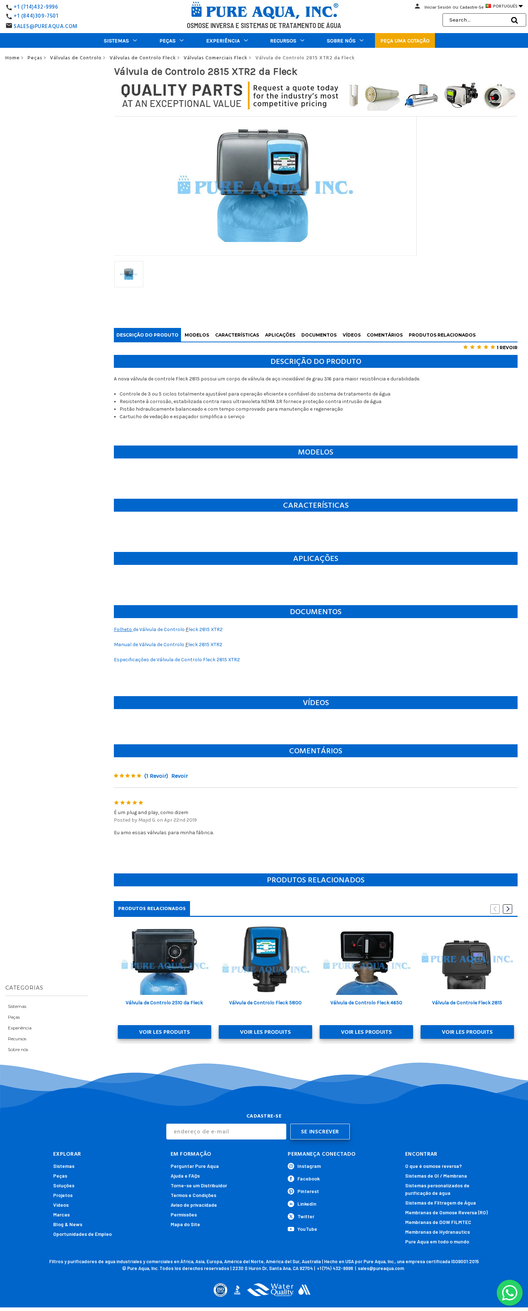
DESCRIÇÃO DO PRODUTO (147, 335)
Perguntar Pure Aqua (195, 1166)
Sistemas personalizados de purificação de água (437, 1189)
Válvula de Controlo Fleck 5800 (265, 1003)
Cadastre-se (472, 7)
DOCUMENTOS (319, 335)
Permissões (184, 1214)
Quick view (164, 959)
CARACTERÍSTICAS (237, 335)
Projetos (63, 1195)
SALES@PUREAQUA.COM (46, 26)
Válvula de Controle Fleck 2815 (467, 1003)
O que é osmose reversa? (433, 1166)
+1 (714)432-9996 (36, 7)
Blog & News (67, 1224)
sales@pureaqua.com (381, 1268)
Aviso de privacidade (194, 1205)
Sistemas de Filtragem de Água (440, 1203)
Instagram (309, 1166)
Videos (61, 1205)
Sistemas (116, 40)
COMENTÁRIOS (385, 335)
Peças (167, 40)
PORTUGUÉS (507, 6)
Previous (495, 909)
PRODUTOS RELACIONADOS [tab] (152, 908)
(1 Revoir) (156, 775)
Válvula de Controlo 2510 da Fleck (164, 1003)
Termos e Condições (193, 1195)
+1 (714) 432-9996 (335, 1268)
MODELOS (197, 335)
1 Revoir (507, 347)
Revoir (179, 775)
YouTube (307, 1229)
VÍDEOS (352, 335)
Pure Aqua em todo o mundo (437, 1241)
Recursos (283, 40)
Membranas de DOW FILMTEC (438, 1222)
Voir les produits (164, 1032)
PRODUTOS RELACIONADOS (442, 335)
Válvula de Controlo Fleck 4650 (366, 1003)
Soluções (63, 1185)
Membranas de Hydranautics (437, 1232)
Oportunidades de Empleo (82, 1234)
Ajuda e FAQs (185, 1176)
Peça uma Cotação (405, 40)
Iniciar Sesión (438, 7)
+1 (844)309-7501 (36, 16)
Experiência (223, 40)
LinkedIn (306, 1204)
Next (507, 909)
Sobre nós (341, 40)
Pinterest (308, 1191)
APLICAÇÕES (280, 335)
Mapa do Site (185, 1224)
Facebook (308, 1178)
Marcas (61, 1214)
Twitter (305, 1216)
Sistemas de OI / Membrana (436, 1176)
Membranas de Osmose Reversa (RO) (446, 1212)
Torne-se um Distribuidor (199, 1185)
